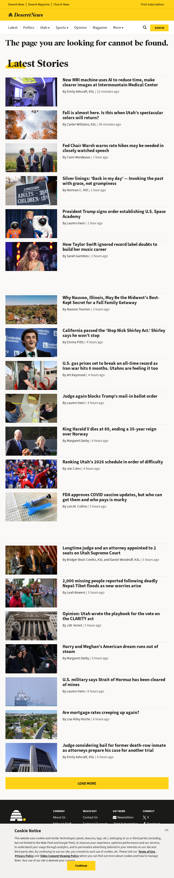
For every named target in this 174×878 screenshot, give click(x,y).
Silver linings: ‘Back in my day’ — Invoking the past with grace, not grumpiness (113, 180)
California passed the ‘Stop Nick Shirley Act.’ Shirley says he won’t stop (114, 333)
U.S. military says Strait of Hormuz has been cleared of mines (114, 682)
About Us (59, 817)
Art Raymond (76, 375)
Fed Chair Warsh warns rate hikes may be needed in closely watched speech (113, 148)
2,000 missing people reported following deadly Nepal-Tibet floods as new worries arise (110, 583)
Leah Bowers (76, 592)
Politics (28, 27)
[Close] (167, 831)
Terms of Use (146, 852)
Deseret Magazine (39, 4)
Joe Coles (74, 468)
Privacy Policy (24, 856)
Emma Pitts (75, 342)
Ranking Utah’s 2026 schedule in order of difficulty (113, 462)
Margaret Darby (78, 440)
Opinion (80, 27)
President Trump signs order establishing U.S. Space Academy (114, 214)
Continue (81, 866)
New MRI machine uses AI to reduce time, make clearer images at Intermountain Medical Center (110, 82)
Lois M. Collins (77, 506)
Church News (61, 4)
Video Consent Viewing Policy (59, 856)
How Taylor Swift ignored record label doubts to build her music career (110, 246)
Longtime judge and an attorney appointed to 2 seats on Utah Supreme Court (109, 550)
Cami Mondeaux (78, 157)
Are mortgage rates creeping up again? (101, 712)
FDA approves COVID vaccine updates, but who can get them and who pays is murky (112, 497)
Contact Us (90, 817)
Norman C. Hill (77, 190)
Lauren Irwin (76, 223)
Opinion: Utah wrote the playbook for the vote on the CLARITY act (111, 616)
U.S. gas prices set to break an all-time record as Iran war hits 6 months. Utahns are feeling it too (110, 365)
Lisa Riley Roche (78, 719)
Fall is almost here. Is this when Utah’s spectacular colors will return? (113, 115)
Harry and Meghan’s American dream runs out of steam (110, 649)
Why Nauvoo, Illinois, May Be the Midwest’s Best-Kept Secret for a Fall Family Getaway (111, 300)
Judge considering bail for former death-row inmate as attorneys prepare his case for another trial (114, 747)
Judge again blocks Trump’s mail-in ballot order (110, 396)
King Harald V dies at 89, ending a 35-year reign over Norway (109, 431)
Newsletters (125, 817)
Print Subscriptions (152, 4)
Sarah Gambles (78, 256)
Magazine (100, 27)
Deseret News (16, 4)
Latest (12, 27)
